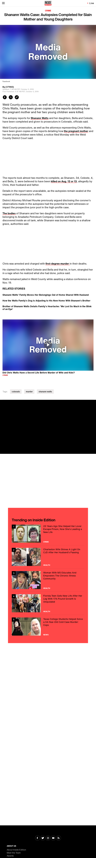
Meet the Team (14, 852)
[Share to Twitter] (10, 97)
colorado (16, 391)
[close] (93, 402)
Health (46, 565)
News (45, 635)
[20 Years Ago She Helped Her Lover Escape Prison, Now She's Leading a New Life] (48, 534)
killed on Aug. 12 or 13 (64, 181)
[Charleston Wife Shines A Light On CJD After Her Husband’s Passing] (48, 557)
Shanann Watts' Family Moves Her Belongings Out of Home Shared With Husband (45, 294)
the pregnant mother (76, 131)
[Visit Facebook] (37, 838)
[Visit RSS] (58, 838)
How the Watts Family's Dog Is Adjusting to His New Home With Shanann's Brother (46, 300)
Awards (10, 855)
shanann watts (45, 391)
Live (91, 3)
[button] (48, 345)
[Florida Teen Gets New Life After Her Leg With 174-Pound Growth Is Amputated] (48, 603)
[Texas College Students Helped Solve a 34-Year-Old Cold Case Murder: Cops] (48, 626)
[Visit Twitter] (42, 838)
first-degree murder (58, 263)
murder (29, 391)
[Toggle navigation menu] (3, 3)
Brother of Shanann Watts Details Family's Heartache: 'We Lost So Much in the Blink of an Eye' (47, 307)
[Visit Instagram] (48, 838)
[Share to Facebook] (4, 97)
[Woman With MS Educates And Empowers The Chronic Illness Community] (48, 580)
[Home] (48, 3)
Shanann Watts (39, 118)
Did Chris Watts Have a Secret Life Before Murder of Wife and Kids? (38, 372)
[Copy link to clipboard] (16, 97)
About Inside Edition (16, 849)
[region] (48, 345)
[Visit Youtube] (53, 838)
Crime (48, 10)
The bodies (9, 213)
